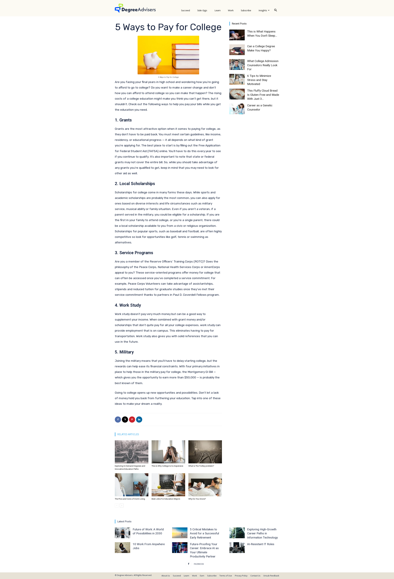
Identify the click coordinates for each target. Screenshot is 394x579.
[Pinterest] (132, 419)
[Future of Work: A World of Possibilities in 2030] (122, 532)
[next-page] (122, 505)
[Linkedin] (139, 419)
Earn (202, 575)
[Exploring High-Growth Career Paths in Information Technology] (237, 532)
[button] (275, 10)
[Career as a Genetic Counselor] (237, 108)
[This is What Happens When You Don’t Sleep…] (237, 35)
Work (230, 10)
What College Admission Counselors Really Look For (262, 65)
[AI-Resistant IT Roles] (237, 547)
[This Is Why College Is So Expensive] (168, 451)
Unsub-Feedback (271, 575)
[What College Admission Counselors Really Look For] (237, 64)
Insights (263, 10)
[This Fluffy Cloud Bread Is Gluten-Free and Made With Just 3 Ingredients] (237, 94)
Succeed (185, 10)
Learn (218, 10)
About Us (165, 575)
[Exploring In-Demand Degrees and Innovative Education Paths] (131, 451)
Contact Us (255, 575)
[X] (125, 419)
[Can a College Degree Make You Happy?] (237, 49)
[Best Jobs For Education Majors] (168, 484)
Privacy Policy (241, 575)
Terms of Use (225, 575)
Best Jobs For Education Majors (166, 499)
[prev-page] (117, 505)
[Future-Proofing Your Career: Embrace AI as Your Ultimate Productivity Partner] (179, 547)
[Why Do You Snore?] (205, 484)
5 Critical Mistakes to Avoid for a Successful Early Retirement (204, 533)
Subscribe (246, 10)
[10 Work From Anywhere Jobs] (122, 547)
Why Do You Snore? (197, 499)
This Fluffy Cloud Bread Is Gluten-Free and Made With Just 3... (263, 95)
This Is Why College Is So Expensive (167, 466)
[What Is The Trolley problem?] (205, 451)
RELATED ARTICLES (128, 434)
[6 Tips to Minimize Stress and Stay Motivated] (237, 79)
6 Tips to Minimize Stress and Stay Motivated (259, 80)
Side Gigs (202, 10)
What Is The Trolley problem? (201, 466)
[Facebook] (118, 419)
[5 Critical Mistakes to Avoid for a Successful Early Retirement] (179, 532)
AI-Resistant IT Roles (260, 544)
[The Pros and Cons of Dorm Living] (131, 484)
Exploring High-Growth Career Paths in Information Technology (262, 533)
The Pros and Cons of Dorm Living (130, 499)
